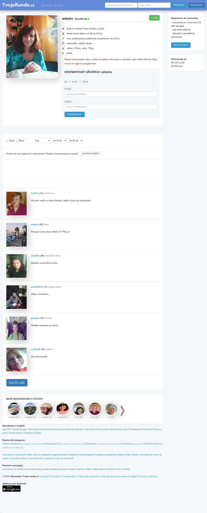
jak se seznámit (42, 454)
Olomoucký (102, 429)
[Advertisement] (83, 170)
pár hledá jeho (17, 447)
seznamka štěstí (18, 458)
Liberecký (89, 429)
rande (135, 454)
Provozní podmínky (148, 476)
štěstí (29, 454)
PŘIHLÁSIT (179, 5)
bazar (63, 469)
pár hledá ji (6, 447)
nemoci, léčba (84, 469)
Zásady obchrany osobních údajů (119, 476)
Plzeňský (146, 429)
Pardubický (134, 429)
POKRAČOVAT (74, 114)
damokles (110, 469)
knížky (126, 469)
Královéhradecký (73, 429)
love (119, 469)
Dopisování (90, 443)
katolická (72, 454)
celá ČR (6, 429)
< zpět (154, 17)
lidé (128, 454)
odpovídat (98, 469)
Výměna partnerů (153, 443)
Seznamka (46, 5)
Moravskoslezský (118, 429)
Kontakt (44, 476)
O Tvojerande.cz (68, 476)
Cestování (126, 443)
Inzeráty (58, 5)
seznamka (30, 469)
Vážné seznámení (11, 443)
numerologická (86, 454)
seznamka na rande (12, 469)
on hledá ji (26, 444)
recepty (71, 469)
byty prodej (43, 469)
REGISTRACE (196, 5)
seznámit (20, 454)
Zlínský (37, 433)
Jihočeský (33, 429)
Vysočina (44, 429)
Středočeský (15, 433)
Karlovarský (57, 429)
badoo (121, 454)
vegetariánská (59, 454)
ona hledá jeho (37, 444)
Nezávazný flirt (52, 443)
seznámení (8, 454)
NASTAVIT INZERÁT (91, 153)
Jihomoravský (19, 429)
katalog (54, 469)
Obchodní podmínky (89, 476)
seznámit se (146, 454)
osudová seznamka (106, 454)
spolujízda (137, 444)
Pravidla (54, 476)
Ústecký (28, 433)
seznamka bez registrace (42, 458)
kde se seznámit (65, 458)
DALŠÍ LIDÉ (17, 382)
